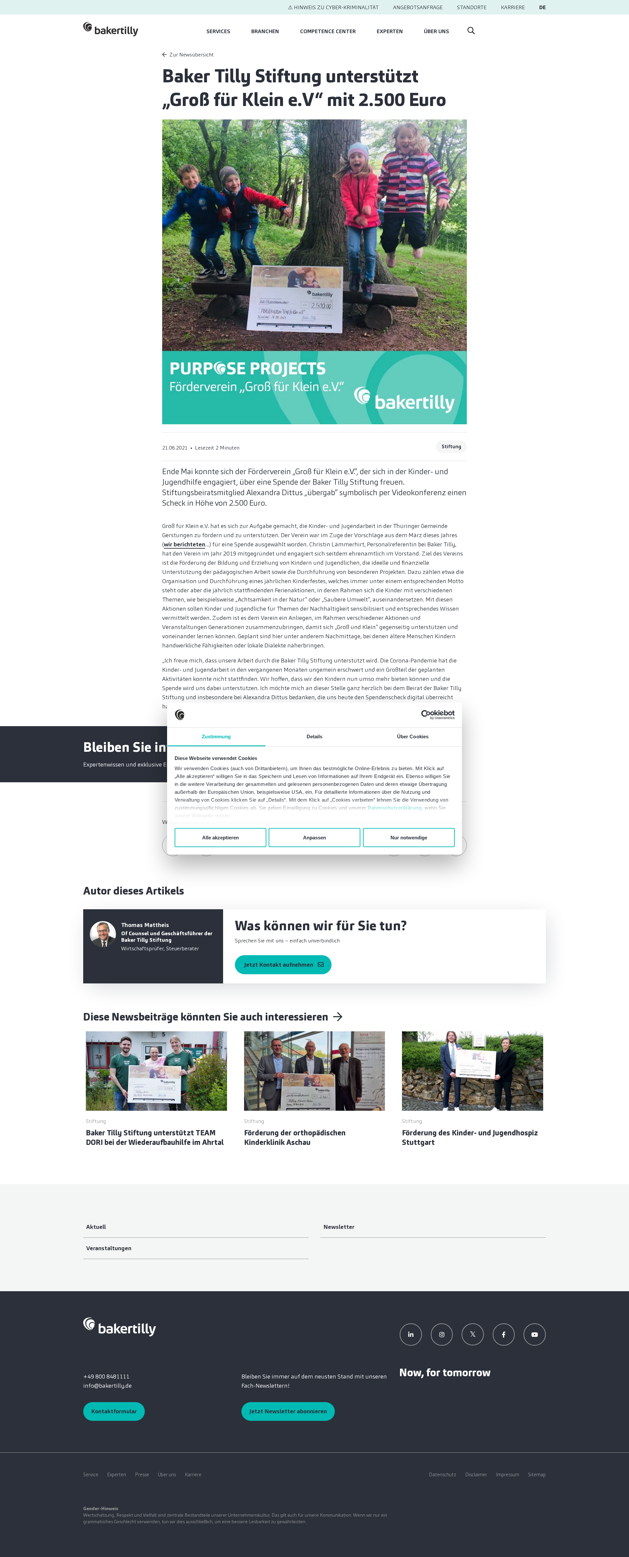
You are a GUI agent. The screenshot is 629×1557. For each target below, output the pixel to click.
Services (218, 31)
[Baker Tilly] (110, 29)
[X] (473, 1334)
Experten (390, 31)
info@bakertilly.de (107, 1386)
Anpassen (314, 837)
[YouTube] (535, 1334)
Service (90, 1475)
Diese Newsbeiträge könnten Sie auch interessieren (207, 1017)
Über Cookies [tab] (413, 736)
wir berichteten (184, 544)
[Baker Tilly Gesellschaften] (119, 1326)
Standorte (471, 7)
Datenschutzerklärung (395, 807)
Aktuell (96, 1227)
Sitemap (537, 1475)
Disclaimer (476, 1475)
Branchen (265, 31)
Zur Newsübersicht (191, 54)
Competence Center (328, 31)
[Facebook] (504, 1334)
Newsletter (338, 1227)
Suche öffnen (470, 29)
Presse (142, 1475)
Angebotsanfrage (418, 7)
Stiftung (451, 447)
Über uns (436, 31)
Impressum (507, 1475)
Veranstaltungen (108, 1248)
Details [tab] (315, 736)
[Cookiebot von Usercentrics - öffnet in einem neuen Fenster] (426, 715)
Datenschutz (442, 1475)
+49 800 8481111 (106, 1376)
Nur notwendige (409, 837)
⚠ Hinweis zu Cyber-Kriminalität (333, 7)
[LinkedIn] (411, 1334)
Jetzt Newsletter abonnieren (288, 1411)
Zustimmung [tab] (216, 736)
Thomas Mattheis (145, 925)
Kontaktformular (114, 1411)
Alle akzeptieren (220, 837)
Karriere (513, 7)
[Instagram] (442, 1334)
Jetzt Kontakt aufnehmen (278, 965)
